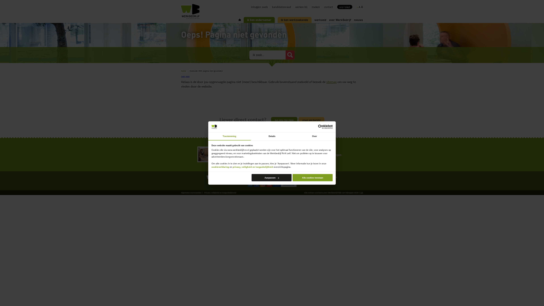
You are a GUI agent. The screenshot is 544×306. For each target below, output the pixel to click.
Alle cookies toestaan (312, 178)
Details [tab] (272, 136)
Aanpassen (270, 178)
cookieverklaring (220, 167)
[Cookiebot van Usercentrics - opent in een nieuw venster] (320, 127)
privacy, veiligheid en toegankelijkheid (253, 167)
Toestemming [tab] (229, 136)
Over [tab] (314, 136)
